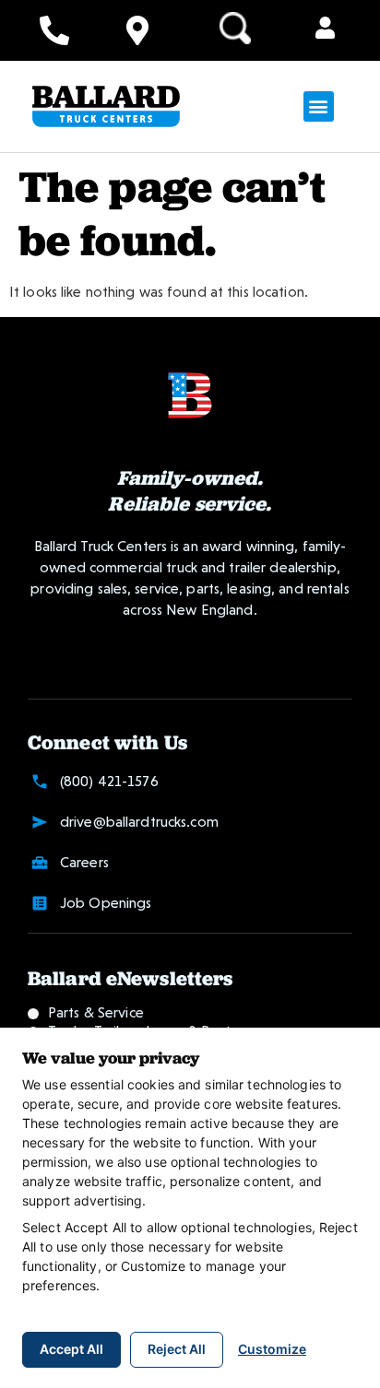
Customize (272, 1349)
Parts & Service (96, 1012)
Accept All (71, 1349)
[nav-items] (54, 30)
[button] (325, 29)
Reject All (177, 1349)
